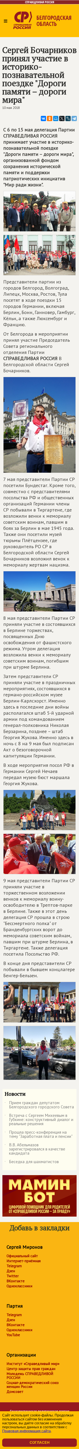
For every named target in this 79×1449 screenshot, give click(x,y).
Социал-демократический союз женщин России (33, 1385)
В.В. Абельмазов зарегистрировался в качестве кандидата (35, 1149)
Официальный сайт (22, 1256)
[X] (62, 118)
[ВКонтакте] (43, 118)
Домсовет (15, 1392)
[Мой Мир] (55, 118)
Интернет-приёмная (24, 1261)
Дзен (11, 1271)
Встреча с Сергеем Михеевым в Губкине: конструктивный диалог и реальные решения (39, 1119)
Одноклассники (19, 1286)
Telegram (14, 1266)
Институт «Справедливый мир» (33, 1364)
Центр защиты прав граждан (31, 1369)
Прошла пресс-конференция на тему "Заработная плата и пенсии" (38, 1134)
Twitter (13, 1276)
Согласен (40, 1442)
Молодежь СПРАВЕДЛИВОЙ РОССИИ (30, 1376)
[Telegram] (74, 118)
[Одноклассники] (49, 118)
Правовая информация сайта (26, 1431)
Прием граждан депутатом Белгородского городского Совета (39, 1105)
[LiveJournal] (68, 118)
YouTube (13, 1335)
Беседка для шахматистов (32, 1162)
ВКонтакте (16, 1281)
